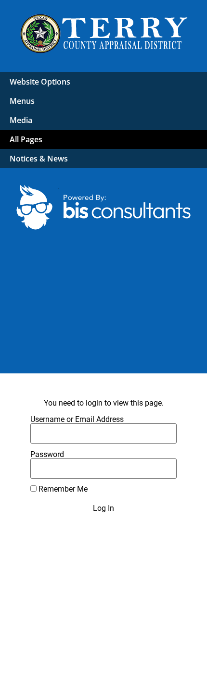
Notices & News (39, 158)
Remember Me (62, 489)
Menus (22, 101)
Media (21, 120)
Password (47, 454)
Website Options (40, 81)
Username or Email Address (77, 419)
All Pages (26, 139)
